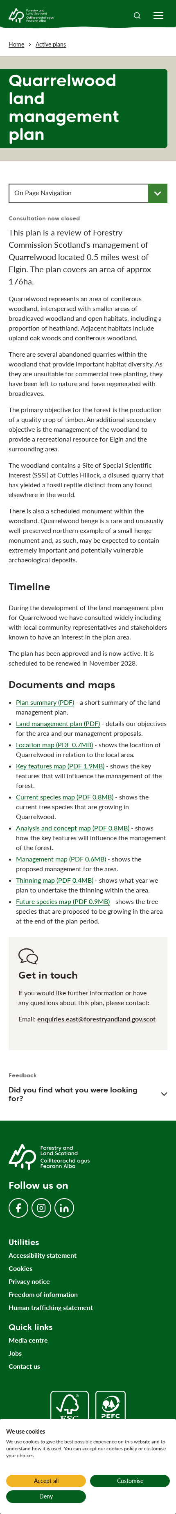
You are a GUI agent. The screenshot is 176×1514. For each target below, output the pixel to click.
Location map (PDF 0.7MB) (54, 744)
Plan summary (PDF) (45, 702)
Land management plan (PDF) (58, 723)
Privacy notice (29, 1281)
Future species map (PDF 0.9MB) (63, 901)
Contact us (24, 1366)
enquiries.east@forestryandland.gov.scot (96, 1019)
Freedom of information (43, 1294)
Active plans (51, 44)
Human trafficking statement (51, 1307)
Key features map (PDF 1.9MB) (60, 766)
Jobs (15, 1353)
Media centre (28, 1340)
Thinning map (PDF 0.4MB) (54, 880)
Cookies (20, 1268)
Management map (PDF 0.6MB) (61, 859)
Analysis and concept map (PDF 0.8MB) (72, 828)
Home (16, 44)
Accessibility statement (43, 1255)
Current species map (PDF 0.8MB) (64, 797)
